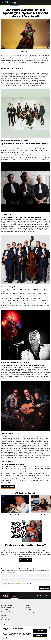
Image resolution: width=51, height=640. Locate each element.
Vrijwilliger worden (5, 619)
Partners (3, 621)
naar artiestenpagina (8, 486)
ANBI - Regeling (4, 622)
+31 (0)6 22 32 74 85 (6, 611)
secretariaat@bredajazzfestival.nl (8, 613)
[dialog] (25, 633)
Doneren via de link (25, 560)
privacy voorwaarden (16, 583)
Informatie (28, 607)
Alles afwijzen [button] (39, 635)
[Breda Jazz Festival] (6, 2)
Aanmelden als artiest (30, 612)
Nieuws (2, 617)
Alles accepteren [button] (39, 630)
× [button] (49, 627)
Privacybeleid (5, 638)
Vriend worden (29, 609)
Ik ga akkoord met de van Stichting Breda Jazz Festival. (18, 583)
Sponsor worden (29, 611)
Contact (3, 624)
